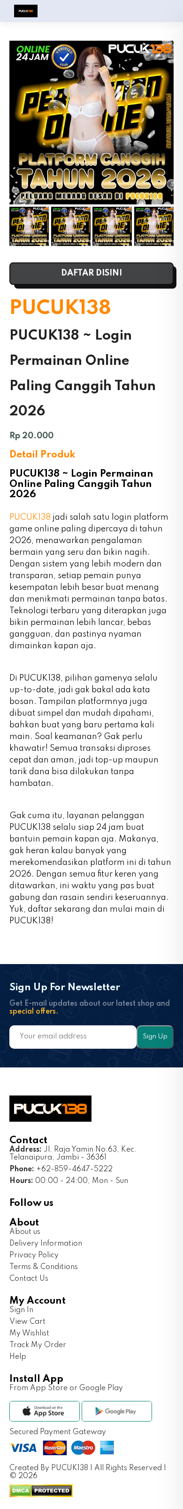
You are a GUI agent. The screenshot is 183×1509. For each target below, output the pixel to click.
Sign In (21, 1310)
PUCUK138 (30, 517)
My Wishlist (29, 1333)
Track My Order (37, 1345)
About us (24, 1232)
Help (17, 1357)
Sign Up (155, 1036)
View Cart (27, 1322)
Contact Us (28, 1279)
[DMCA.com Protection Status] (41, 1495)
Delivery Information (45, 1244)
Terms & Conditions (43, 1267)
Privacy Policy (34, 1255)
